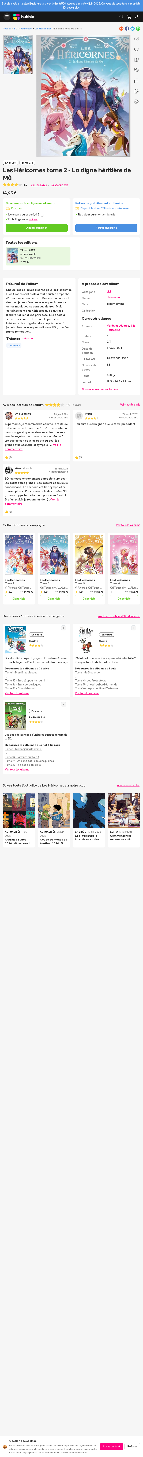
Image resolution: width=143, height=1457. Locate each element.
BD (15, 28)
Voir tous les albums (128, 525)
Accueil (7, 28)
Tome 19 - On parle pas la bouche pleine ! (29, 760)
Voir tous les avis (130, 404)
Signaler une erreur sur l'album (100, 389)
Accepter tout (111, 1446)
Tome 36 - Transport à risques (23, 684)
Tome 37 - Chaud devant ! (20, 688)
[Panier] (129, 16)
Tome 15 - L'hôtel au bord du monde (96, 684)
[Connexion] (136, 16)
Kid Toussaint (26, 587)
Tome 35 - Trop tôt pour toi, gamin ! (26, 680)
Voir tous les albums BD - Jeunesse (119, 616)
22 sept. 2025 (130, 414)
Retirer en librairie (106, 227)
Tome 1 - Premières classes (21, 672)
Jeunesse (26, 28)
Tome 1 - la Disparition (88, 672)
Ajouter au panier (36, 227)
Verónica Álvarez (118, 325)
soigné (33, 219)
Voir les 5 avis (39, 185)
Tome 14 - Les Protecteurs (90, 680)
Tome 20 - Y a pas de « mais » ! (23, 764)
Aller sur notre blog (128, 785)
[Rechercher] (121, 16)
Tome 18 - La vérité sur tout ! (22, 757)
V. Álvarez (11, 587)
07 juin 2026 (61, 414)
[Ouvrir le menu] (6, 16)
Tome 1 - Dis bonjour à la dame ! (23, 749)
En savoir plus (71, 7)
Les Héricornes (43, 28)
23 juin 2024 (61, 468)
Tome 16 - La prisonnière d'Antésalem (97, 688)
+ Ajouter (27, 338)
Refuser (132, 1446)
